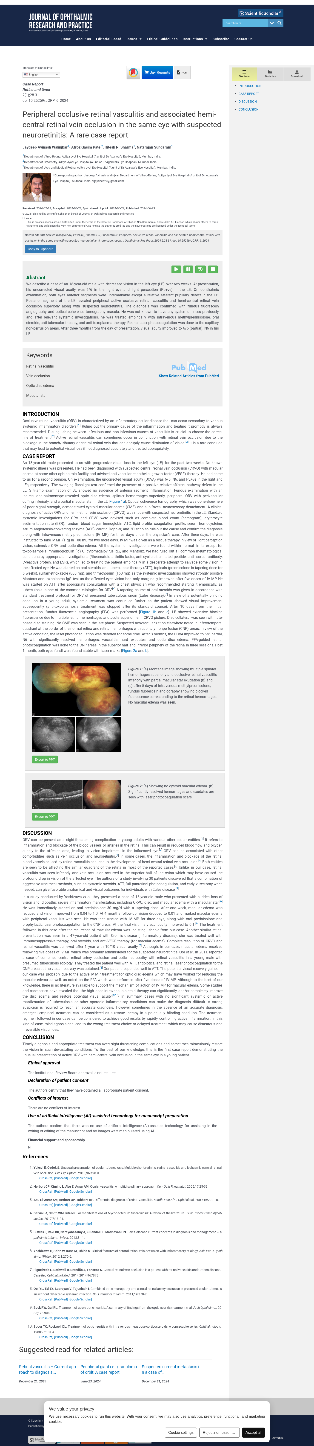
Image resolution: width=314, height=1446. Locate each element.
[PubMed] (61, 1178)
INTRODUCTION (250, 86)
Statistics (270, 76)
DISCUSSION (248, 101)
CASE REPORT (249, 94)
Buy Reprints (159, 72)
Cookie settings (181, 1432)
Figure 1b (148, 612)
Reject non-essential (219, 1432)
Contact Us (243, 39)
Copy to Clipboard (40, 249)
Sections (244, 76)
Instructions (193, 39)
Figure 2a (129, 651)
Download (297, 76)
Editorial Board (108, 39)
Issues (131, 39)
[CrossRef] (45, 1178)
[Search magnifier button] (279, 23)
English (33, 74)
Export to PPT (45, 759)
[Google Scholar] (80, 1178)
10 (116, 995)
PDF (184, 73)
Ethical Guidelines (162, 39)
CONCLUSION (249, 109)
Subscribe (221, 39)
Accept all (253, 1432)
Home (66, 39)
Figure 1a (117, 501)
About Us (83, 39)
